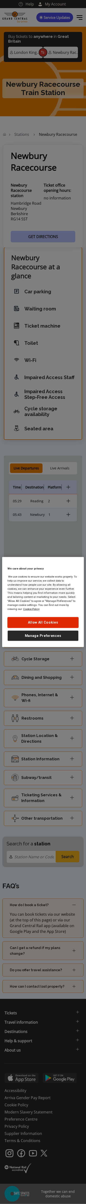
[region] (43, 602)
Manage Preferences (43, 635)
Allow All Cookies (43, 622)
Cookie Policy (31, 609)
